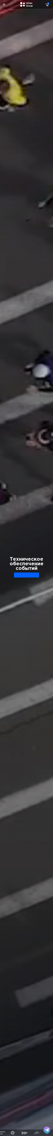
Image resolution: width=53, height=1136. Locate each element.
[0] (46, 4)
